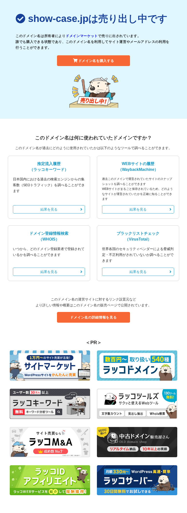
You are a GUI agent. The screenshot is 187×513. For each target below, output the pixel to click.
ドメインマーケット (82, 36)
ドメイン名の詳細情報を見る (93, 317)
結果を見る (48, 209)
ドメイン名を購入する (96, 61)
